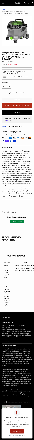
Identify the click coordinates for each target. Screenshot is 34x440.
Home (3, 9)
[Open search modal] (25, 3)
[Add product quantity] (9, 86)
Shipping (4, 126)
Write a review (17, 221)
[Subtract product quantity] (3, 86)
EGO (3, 61)
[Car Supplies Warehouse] (17, 2)
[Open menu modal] (3, 3)
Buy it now (17, 112)
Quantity (5, 83)
